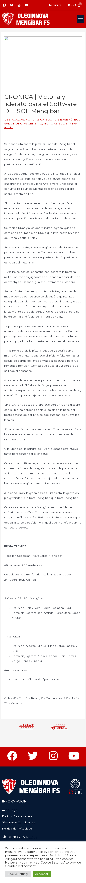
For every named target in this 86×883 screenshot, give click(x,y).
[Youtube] (26, 5)
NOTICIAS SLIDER (56, 123)
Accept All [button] (41, 873)
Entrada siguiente (59, 727)
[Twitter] (11, 5)
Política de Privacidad (17, 828)
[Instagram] (19, 5)
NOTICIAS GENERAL (27, 123)
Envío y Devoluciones (17, 816)
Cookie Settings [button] (17, 873)
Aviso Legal (10, 810)
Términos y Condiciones (18, 822)
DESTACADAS (14, 119)
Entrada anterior (26, 727)
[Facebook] (4, 5)
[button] (80, 19)
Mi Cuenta (55, 5)
